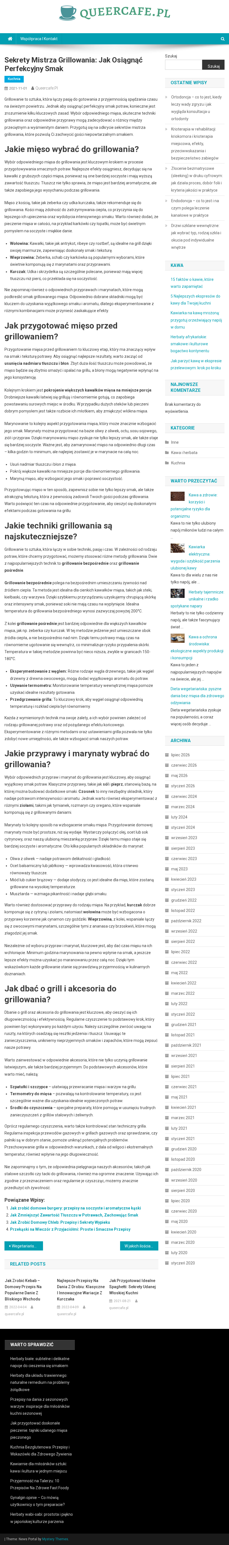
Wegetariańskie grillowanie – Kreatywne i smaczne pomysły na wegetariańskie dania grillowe (27, 1246)
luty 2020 (179, 1253)
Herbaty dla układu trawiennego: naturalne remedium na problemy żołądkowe (40, 1382)
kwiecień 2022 (183, 983)
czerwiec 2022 (184, 962)
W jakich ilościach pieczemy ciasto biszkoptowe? (142, 1246)
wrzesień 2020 (184, 1180)
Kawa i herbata (184, 452)
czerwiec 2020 (184, 1211)
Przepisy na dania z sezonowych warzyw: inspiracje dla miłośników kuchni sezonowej (40, 1406)
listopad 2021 (183, 1035)
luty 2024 (179, 817)
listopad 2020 (183, 1159)
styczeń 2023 (183, 889)
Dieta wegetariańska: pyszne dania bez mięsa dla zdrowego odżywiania (197, 696)
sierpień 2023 (183, 848)
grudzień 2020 (184, 1149)
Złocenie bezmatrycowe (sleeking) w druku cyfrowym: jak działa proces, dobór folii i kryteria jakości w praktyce (197, 179)
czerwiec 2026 (184, 765)
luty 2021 (179, 1128)
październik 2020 (186, 1169)
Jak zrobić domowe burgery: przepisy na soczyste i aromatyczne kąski (75, 1208)
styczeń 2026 (183, 786)
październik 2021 (186, 1045)
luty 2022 (179, 1003)
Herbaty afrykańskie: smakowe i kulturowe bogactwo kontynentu (190, 344)
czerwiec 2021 (184, 1087)
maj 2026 (179, 775)
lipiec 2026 (180, 755)
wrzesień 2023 (184, 838)
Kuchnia (14, 79)
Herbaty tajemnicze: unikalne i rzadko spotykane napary (197, 599)
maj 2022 (179, 973)
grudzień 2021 (184, 1024)
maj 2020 (179, 1221)
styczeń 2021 (183, 1138)
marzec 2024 (183, 807)
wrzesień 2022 (184, 931)
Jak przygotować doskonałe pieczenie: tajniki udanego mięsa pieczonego (38, 1430)
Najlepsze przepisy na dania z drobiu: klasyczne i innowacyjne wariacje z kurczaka (81, 1289)
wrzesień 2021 (184, 1055)
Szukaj (171, 56)
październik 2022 (186, 921)
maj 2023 (179, 869)
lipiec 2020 (180, 1201)
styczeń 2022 (183, 1014)
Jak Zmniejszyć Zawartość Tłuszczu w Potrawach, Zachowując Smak (74, 1215)
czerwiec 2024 (184, 796)
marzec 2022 (183, 993)
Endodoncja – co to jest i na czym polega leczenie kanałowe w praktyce (195, 208)
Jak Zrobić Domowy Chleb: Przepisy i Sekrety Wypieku (60, 1222)
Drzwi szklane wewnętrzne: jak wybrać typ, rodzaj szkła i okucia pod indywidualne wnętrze (196, 236)
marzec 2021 (183, 1118)
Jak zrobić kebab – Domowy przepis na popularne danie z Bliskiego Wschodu (23, 1289)
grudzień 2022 (184, 900)
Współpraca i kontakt (39, 39)
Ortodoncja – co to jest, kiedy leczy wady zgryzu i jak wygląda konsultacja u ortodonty (196, 108)
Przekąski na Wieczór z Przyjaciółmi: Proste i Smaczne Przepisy (70, 1229)
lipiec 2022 (180, 952)
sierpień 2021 (183, 1066)
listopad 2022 (183, 910)
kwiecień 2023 (183, 879)
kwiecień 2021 (183, 1107)
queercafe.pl (46, 88)
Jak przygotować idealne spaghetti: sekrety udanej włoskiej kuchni (132, 1286)
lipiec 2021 (180, 1076)
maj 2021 (179, 1097)
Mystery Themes (55, 1539)
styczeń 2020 (183, 1263)
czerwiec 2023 (184, 858)
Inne (175, 442)
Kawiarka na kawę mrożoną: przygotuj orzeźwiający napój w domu (196, 320)
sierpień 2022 (183, 941)
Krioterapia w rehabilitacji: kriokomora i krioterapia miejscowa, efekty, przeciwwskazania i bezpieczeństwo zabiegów (195, 143)
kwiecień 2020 (183, 1232)
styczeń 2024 (183, 827)
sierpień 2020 (183, 1190)
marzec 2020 (183, 1242)
